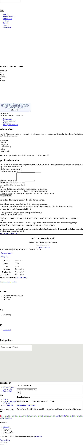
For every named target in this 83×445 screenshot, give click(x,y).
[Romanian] (75, 416)
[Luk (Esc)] (7, 442)
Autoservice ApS (6, 253)
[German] (13, 416)
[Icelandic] (32, 416)
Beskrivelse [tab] (6, 123)
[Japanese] (3, 418)
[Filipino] (26, 416)
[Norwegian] (6, 416)
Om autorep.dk (8, 405)
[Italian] (39, 416)
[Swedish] (10, 416)
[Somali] (10, 418)
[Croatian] (42, 416)
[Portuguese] (48, 416)
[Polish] (17, 416)
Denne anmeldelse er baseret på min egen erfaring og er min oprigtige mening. (27, 193)
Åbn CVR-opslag (21, 277)
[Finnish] (45, 416)
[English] (3, 416)
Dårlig (3, 149)
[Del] (5, 442)
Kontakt (5, 399)
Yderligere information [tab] (10, 125)
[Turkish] (68, 416)
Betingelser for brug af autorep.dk (9, 388)
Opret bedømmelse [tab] (9, 121)
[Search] (19, 392)
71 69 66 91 (7, 330)
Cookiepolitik (7, 391)
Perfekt (3, 142)
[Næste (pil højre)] (3, 444)
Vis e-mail (6, 315)
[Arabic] (20, 416)
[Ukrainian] (71, 416)
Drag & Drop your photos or (36, 191)
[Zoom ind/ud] (1, 442)
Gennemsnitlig (6, 147)
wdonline (6, 427)
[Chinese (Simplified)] (56, 416)
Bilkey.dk (4, 257)
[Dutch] (23, 416)
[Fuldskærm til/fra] (3, 442)
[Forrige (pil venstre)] (1, 444)
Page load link (5, 440)
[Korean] (78, 416)
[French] (29, 416)
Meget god (4, 145)
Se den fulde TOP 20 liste (26, 405)
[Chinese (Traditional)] (63, 416)
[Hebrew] (36, 416)
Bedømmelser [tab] (7, 119)
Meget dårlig (5, 151)
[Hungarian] (6, 418)
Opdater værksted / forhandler (9, 402)
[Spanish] (51, 416)
